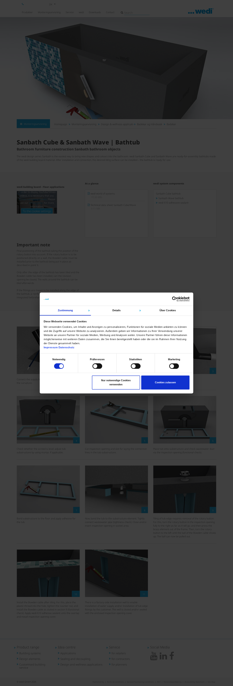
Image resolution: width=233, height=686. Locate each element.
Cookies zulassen (165, 382)
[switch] (97, 366)
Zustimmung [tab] (65, 310)
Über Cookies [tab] (167, 310)
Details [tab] (116, 310)
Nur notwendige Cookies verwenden (116, 382)
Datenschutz (67, 347)
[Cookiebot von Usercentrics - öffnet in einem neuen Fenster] (175, 299)
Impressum (51, 347)
